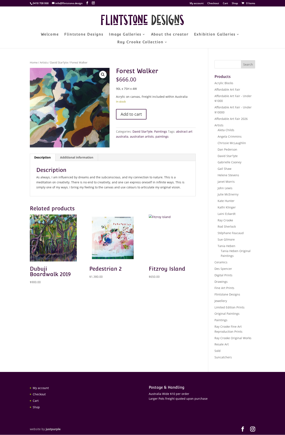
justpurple (53, 429)
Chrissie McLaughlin (232, 143)
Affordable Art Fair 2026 (231, 119)
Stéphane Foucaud (231, 233)
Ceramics (220, 262)
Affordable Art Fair (227, 89)
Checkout (213, 3)
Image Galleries (125, 34)
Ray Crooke (225, 220)
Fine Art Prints (224, 288)
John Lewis (225, 188)
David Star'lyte (59, 62)
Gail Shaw (224, 169)
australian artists (142, 136)
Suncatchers (223, 357)
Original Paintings (227, 314)
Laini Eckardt (227, 214)
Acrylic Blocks (223, 83)
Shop (235, 3)
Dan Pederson (227, 149)
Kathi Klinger (227, 207)
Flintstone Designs (83, 34)
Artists (44, 62)
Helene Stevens (228, 175)
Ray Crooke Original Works (232, 338)
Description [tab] (42, 157)
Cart (225, 3)
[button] (103, 74)
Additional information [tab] (76, 157)
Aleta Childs (226, 130)
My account (197, 3)
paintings (162, 136)
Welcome (50, 34)
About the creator (170, 34)
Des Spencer (223, 269)
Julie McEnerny (228, 194)
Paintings (160, 131)
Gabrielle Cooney (229, 162)
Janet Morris (226, 182)
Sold (217, 351)
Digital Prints (223, 275)
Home (34, 62)
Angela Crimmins (230, 136)
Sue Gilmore (226, 239)
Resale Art (221, 344)
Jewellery (220, 301)
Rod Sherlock (227, 226)
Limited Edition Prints (229, 307)
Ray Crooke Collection (140, 42)
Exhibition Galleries (215, 34)
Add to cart (131, 114)
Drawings (221, 282)
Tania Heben (226, 246)
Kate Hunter (226, 201)
